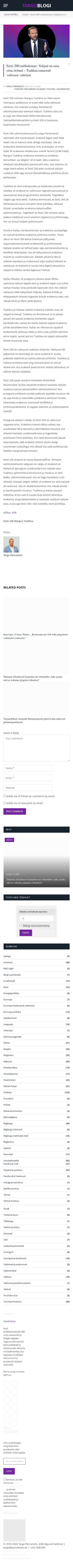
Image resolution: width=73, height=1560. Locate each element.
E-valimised (9, 980)
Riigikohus (9, 1141)
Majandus (9, 1055)
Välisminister (63, 89)
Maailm (7, 1049)
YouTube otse (10, 1295)
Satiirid (7, 1148)
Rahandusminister (13, 1111)
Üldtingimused (11, 1551)
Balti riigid (8, 968)
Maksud (8, 1061)
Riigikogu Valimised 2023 (16, 1135)
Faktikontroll (10, 1018)
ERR (14, 512)
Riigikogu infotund (13, 1129)
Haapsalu (8, 1024)
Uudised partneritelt (14, 1245)
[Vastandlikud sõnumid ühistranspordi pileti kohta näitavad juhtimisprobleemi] (36, 699)
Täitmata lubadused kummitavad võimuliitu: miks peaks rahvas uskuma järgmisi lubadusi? (32, 678)
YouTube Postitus (12, 1301)
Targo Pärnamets (15, 86)
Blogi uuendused (12, 974)
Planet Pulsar (10, 1086)
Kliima (7, 1042)
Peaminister (10, 1079)
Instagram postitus (13, 1182)
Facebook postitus (13, 1170)
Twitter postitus (12, 1227)
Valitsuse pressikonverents (17, 1283)
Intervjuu (8, 1030)
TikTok (7, 1194)
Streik (6, 1208)
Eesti (9, 839)
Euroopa (8, 999)
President (8, 1098)
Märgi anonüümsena (36, 926)
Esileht (25, 14)
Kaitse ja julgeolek (12, 1036)
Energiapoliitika (11, 993)
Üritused (8, 1233)
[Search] (68, 5)
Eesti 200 (8, 521)
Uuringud (8, 1252)
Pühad (7, 1104)
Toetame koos (11, 1214)
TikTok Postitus (11, 1200)
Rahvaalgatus (10, 1117)
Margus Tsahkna (23, 521)
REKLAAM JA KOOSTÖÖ (16, 1558)
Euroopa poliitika (12, 1011)
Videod (7, 1289)
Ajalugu (7, 956)
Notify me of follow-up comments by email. (30, 796)
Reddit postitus (11, 1188)
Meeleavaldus (10, 1067)
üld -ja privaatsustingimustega (14, 1486)
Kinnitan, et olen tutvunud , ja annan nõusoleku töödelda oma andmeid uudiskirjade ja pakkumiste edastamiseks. (14, 1493)
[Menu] (5, 5)
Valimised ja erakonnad (15, 1264)
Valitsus (7, 1276)
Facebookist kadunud (14, 1176)
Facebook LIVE (11, 1163)
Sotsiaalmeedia (11, 1160)
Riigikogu (8, 1123)
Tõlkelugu (8, 1221)
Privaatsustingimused (15, 1554)
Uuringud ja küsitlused (15, 1258)
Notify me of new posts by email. (24, 803)
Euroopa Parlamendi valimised (30, 89)
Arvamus (8, 962)
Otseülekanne (11, 1073)
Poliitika (51, 89)
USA (6, 1239)
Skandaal (8, 1154)
